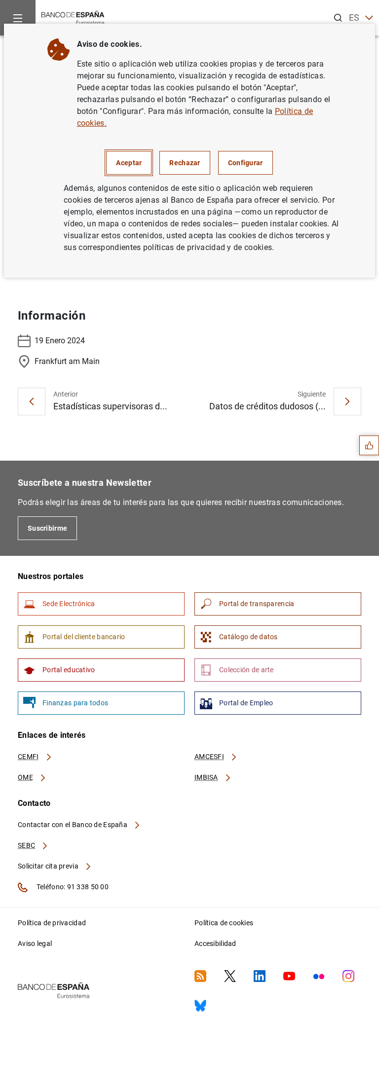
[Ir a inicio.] (73, 17)
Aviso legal (35, 943)
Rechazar (184, 163)
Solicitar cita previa (49, 866)
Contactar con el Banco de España (73, 825)
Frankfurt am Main (67, 361)
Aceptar (129, 163)
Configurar (245, 163)
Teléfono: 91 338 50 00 (72, 887)
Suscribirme (47, 528)
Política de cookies (223, 923)
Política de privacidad (52, 923)
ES (354, 17)
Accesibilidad (215, 943)
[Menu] (18, 18)
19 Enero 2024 (60, 340)
